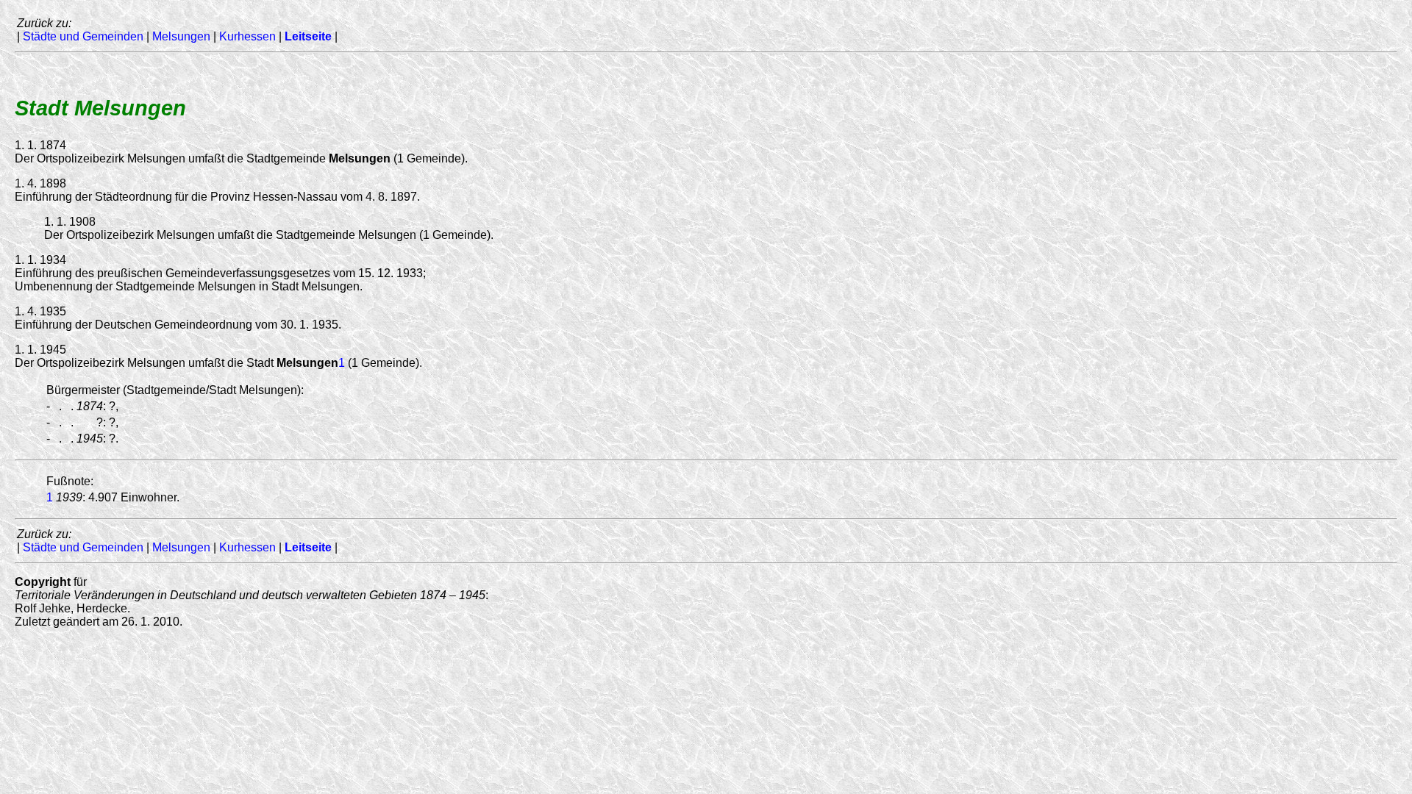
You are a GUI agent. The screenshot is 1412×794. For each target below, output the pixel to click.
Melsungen (181, 36)
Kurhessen (247, 36)
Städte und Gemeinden (83, 36)
